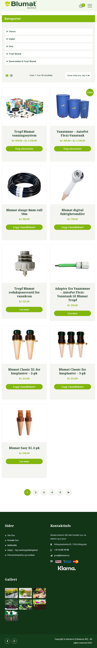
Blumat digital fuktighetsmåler (72, 212)
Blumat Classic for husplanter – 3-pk (72, 371)
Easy (11, 46)
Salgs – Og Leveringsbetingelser (22, 550)
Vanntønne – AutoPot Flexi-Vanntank (72, 133)
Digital (12, 39)
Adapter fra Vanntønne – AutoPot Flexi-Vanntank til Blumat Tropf (72, 294)
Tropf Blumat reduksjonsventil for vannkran (24, 292)
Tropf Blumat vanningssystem (24, 133)
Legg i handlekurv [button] (24, 227)
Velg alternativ (24, 148)
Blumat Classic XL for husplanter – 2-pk (24, 371)
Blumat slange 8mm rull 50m (24, 212)
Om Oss (11, 535)
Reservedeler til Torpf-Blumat (22, 61)
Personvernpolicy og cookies (21, 555)
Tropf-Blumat (15, 54)
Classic (12, 31)
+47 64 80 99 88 (61, 550)
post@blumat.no (61, 555)
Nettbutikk (12, 545)
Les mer (24, 309)
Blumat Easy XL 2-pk (24, 448)
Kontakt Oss (13, 540)
